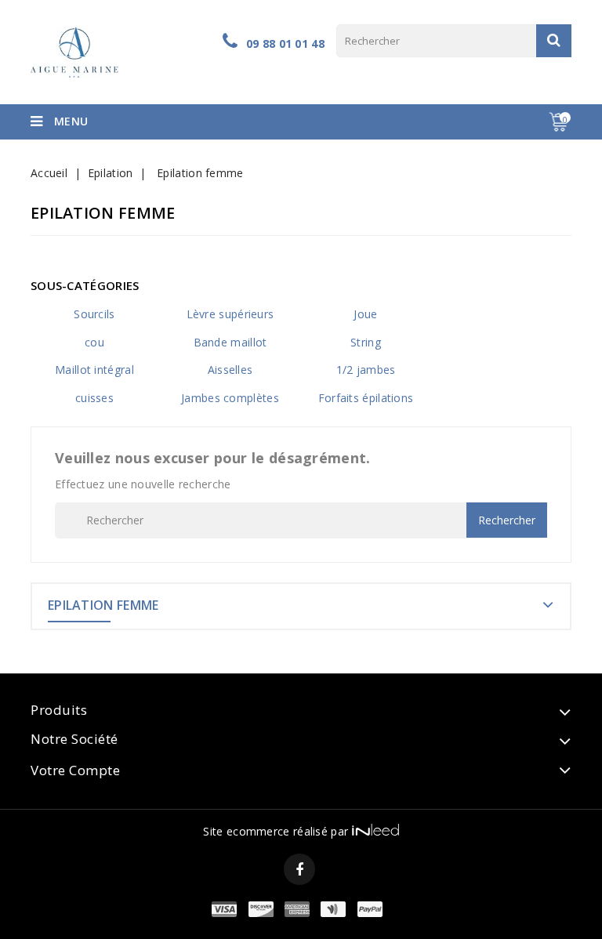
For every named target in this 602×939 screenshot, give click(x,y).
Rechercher (553, 40)
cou (94, 342)
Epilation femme (103, 605)
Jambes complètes (230, 397)
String (365, 342)
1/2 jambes (366, 369)
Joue (365, 313)
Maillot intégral (94, 369)
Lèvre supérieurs (230, 313)
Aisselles (230, 369)
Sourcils (94, 313)
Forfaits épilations (366, 397)
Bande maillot (230, 342)
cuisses (94, 397)
